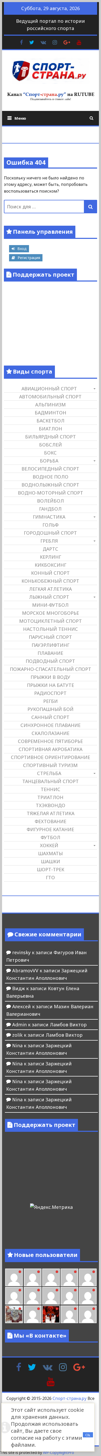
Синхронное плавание (50, 725)
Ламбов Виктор (68, 1024)
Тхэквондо (50, 805)
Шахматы (50, 853)
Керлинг (50, 557)
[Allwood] (14, 1277)
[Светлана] (69, 1295)
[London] (32, 1277)
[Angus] (51, 1277)
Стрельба (49, 773)
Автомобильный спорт (50, 396)
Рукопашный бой (50, 709)
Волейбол (50, 501)
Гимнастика (49, 517)
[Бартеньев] (69, 1314)
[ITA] (32, 1314)
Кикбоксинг (50, 565)
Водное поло (50, 477)
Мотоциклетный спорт (50, 621)
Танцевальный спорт (50, 781)
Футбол (50, 837)
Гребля (49, 541)
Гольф (50, 525)
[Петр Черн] (14, 1295)
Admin (19, 1024)
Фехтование (50, 821)
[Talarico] (69, 1277)
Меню (20, 118)
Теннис (50, 789)
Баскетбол (50, 421)
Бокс (50, 453)
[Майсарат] (51, 1314)
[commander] (88, 1295)
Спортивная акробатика (50, 749)
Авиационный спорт (49, 388)
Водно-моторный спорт (50, 493)
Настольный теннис (50, 629)
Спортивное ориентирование (50, 757)
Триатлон (50, 797)
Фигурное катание (50, 829)
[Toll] (88, 1277)
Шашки (50, 861)
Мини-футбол (50, 605)
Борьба (49, 461)
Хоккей (49, 845)
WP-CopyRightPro (58, 1452)
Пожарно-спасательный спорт (50, 669)
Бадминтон (50, 413)
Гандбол (50, 509)
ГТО (50, 877)
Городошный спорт (50, 533)
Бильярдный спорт (50, 437)
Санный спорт (50, 717)
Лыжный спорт (49, 597)
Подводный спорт (50, 661)
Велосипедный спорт (50, 469)
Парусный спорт (50, 637)
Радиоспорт (50, 693)
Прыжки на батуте (50, 685)
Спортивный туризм (50, 765)
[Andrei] (88, 1314)
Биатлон (50, 429)
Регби (50, 701)
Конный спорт (50, 573)
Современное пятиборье (50, 741)
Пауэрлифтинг (50, 645)
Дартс (50, 549)
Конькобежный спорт (50, 581)
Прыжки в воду (50, 677)
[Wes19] (14, 1314)
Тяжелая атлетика (50, 813)
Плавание (50, 653)
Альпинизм (50, 404)
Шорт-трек (50, 869)
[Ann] (32, 1295)
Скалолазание (50, 733)
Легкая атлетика (50, 589)
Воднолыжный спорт (50, 485)
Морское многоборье (50, 613)
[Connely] (51, 1295)
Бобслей (50, 445)
